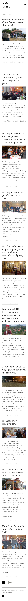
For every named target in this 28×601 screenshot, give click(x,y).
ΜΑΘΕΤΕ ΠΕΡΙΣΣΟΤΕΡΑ (10, 69)
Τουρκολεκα (5, 14)
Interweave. (9, 592)
